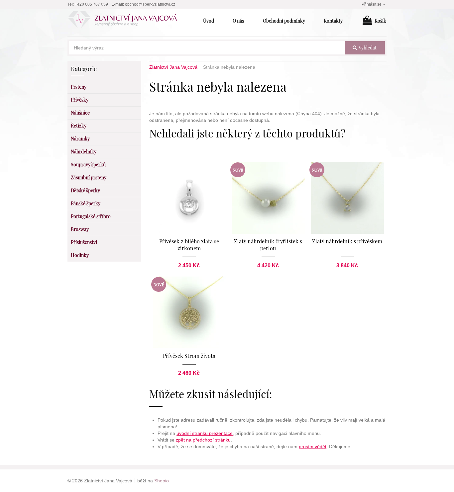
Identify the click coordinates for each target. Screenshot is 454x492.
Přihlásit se (372, 4)
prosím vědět (312, 446)
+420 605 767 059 (91, 4)
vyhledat (367, 47)
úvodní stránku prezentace (204, 433)
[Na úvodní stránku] (126, 21)
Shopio (161, 480)
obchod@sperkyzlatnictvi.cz (150, 4)
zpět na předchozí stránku (203, 440)
